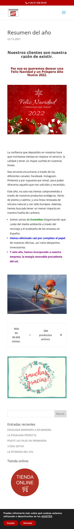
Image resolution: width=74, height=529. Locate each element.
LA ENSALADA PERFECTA (21, 435)
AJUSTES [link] (46, 516)
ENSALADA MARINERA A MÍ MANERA (29, 429)
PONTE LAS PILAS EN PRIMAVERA (27, 440)
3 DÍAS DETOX (15, 446)
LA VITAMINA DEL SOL (20, 451)
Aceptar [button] (11, 523)
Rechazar (27, 523)
